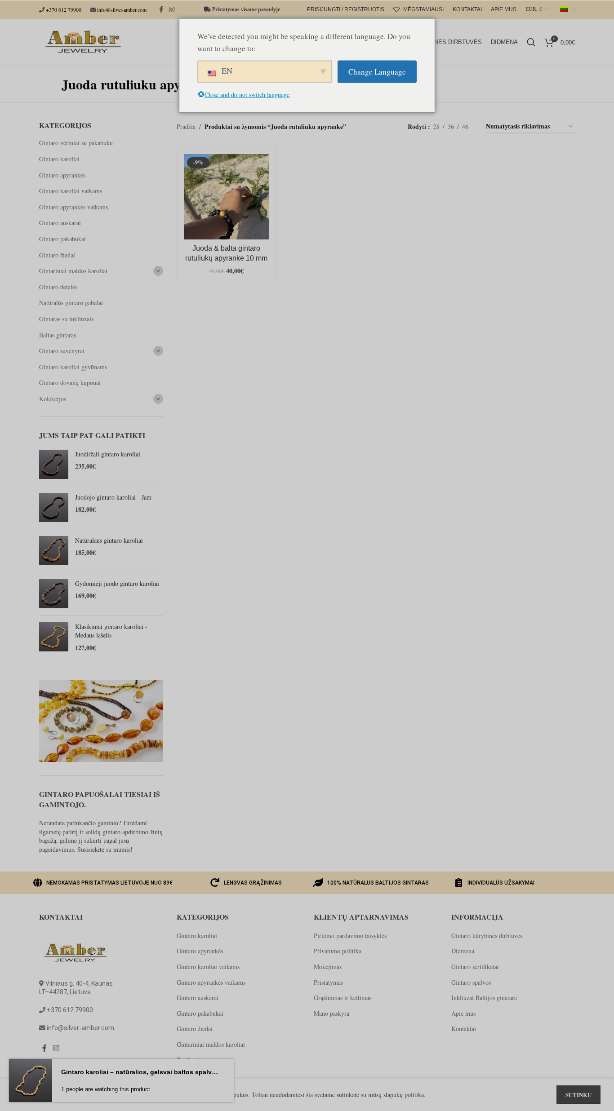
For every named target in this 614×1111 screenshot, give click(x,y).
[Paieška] (531, 42)
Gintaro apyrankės (62, 175)
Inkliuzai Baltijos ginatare (484, 997)
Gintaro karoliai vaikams (70, 190)
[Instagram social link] (171, 10)
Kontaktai (463, 1028)
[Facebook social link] (161, 10)
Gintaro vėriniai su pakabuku (76, 142)
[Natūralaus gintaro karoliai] (53, 550)
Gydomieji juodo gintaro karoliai (117, 583)
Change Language (377, 71)
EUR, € (533, 8)
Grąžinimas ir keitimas (342, 997)
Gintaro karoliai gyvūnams (73, 367)
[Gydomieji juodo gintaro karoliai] (53, 593)
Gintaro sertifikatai (475, 966)
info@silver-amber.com (122, 9)
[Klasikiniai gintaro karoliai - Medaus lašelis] (53, 637)
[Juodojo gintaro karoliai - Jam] (53, 507)
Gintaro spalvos (471, 982)
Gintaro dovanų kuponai (70, 382)
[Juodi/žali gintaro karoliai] (53, 464)
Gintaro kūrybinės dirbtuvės (486, 935)
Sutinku (578, 1094)
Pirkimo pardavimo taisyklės (350, 935)
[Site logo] (81, 41)
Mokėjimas (328, 966)
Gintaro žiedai (57, 255)
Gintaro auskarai (60, 222)
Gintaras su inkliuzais (66, 318)
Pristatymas (328, 982)
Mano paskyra (331, 1013)
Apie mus (463, 1013)
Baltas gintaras (57, 335)
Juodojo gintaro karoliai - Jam (113, 497)
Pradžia (186, 126)
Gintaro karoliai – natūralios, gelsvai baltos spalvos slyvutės (139, 1072)
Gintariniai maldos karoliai (73, 270)
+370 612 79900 (63, 9)
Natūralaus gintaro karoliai (109, 540)
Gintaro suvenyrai (62, 350)
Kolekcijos (52, 398)
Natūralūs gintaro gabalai (71, 302)
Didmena (462, 951)
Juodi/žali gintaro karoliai (107, 454)
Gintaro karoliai (59, 159)
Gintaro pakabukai (62, 239)
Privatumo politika (337, 951)
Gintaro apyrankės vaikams (73, 207)
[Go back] (50, 84)
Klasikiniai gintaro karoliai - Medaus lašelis (111, 631)
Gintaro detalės (58, 287)
